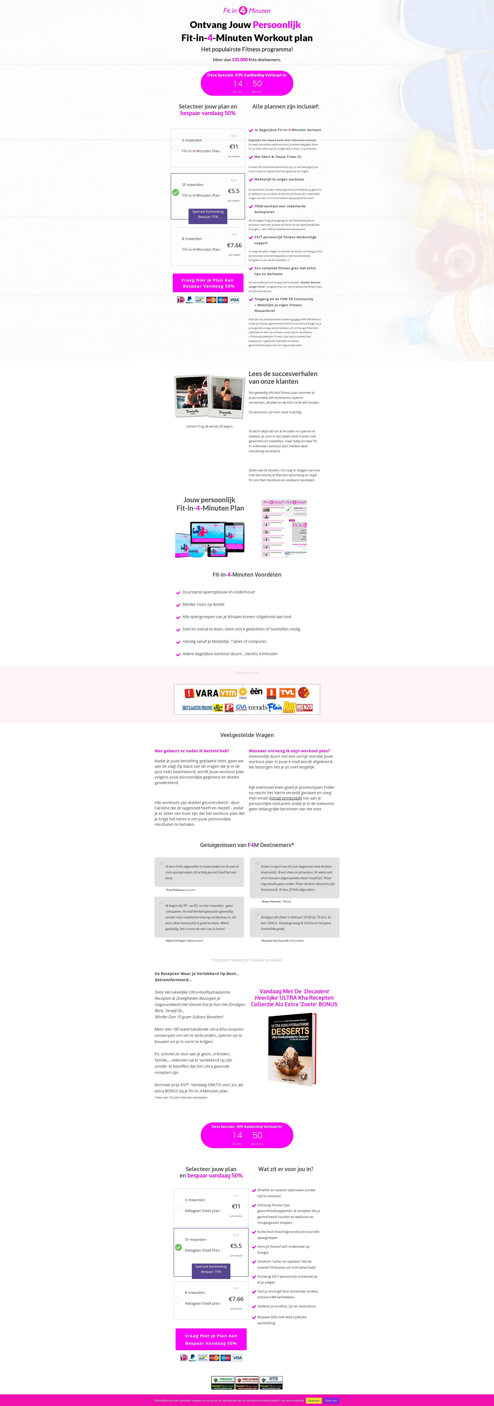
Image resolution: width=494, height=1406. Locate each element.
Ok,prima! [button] (313, 1400)
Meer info (331, 1400)
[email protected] (285, 798)
